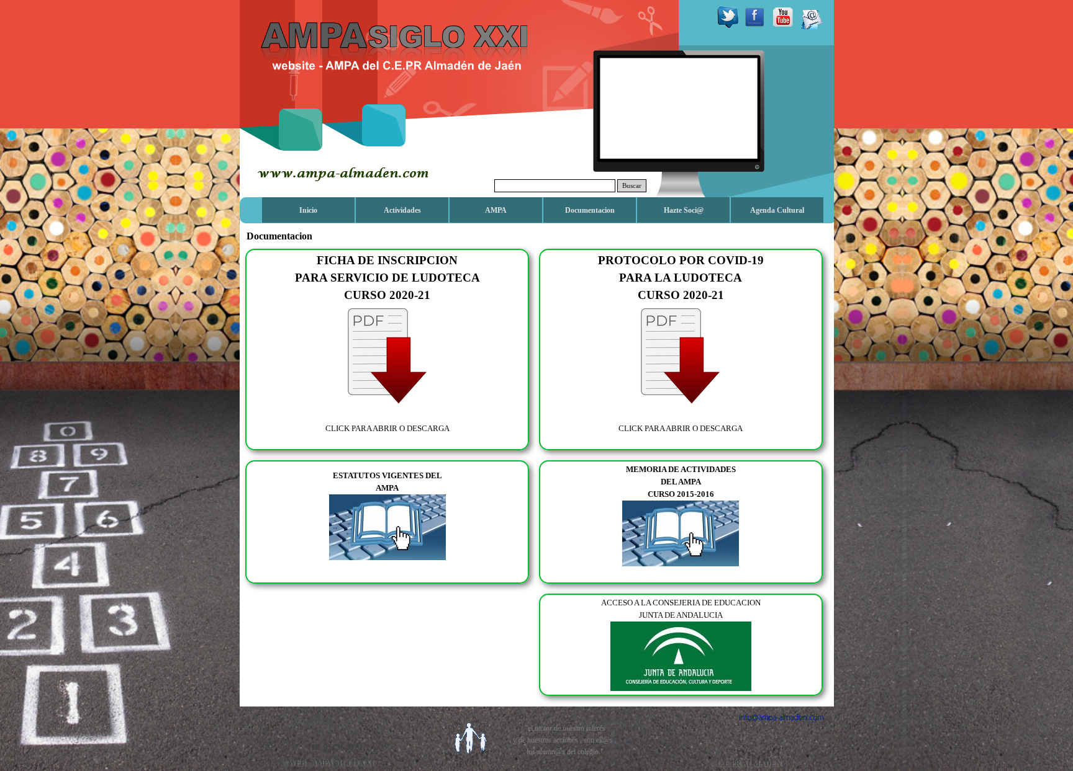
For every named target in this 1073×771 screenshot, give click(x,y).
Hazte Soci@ (684, 210)
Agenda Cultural (777, 210)
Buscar (631, 185)
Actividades (402, 210)
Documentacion (590, 210)
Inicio (308, 210)
